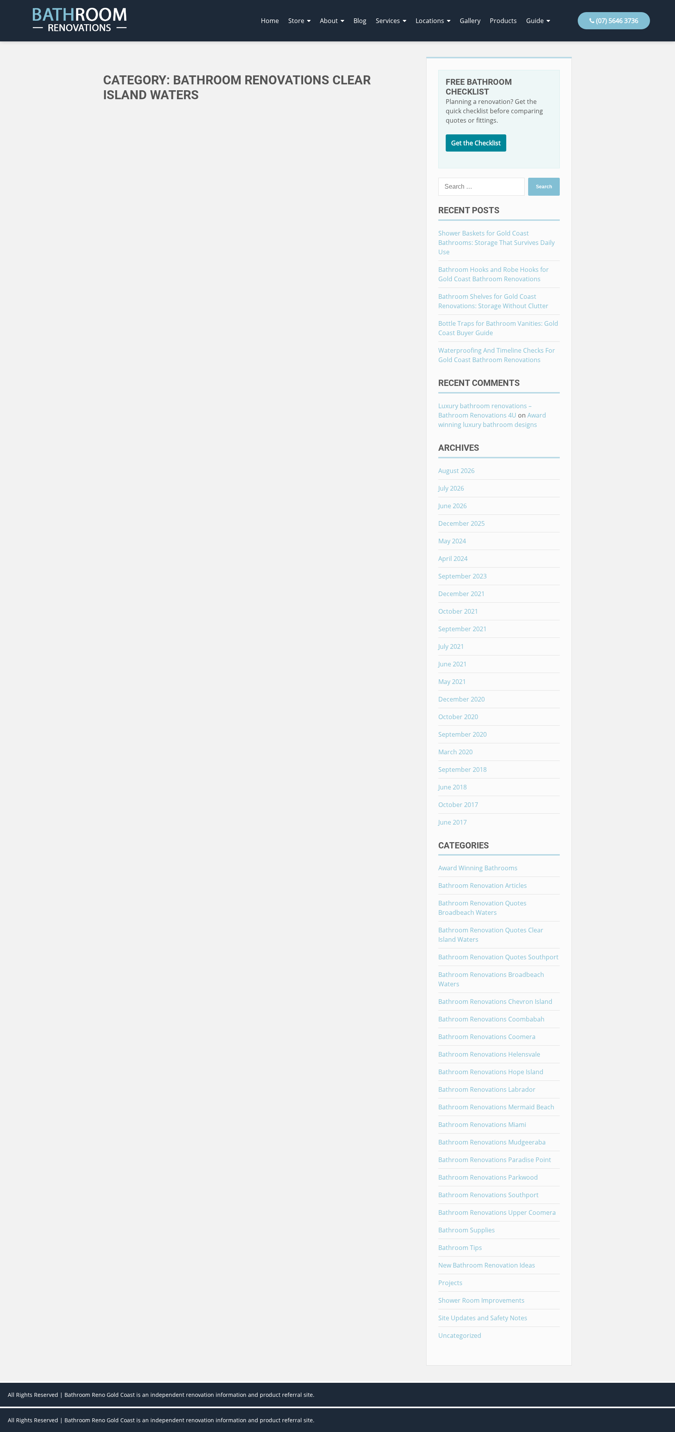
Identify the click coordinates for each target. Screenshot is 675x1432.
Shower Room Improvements (481, 1300)
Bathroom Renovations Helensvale (489, 1054)
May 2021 (452, 681)
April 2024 (453, 558)
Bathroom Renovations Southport (488, 1195)
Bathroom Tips (460, 1247)
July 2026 (451, 488)
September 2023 (462, 576)
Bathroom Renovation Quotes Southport (498, 957)
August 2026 (456, 470)
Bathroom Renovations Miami (482, 1124)
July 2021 (451, 646)
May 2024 (452, 541)
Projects (450, 1282)
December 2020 (461, 699)
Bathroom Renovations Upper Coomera (497, 1212)
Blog (360, 20)
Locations (430, 20)
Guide (535, 20)
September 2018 (462, 769)
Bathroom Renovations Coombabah (491, 1019)
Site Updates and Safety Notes (482, 1318)
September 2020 (462, 734)
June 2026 (452, 506)
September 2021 (462, 629)
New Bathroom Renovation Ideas (486, 1265)
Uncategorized (459, 1335)
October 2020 (458, 716)
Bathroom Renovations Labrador (487, 1089)
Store (296, 20)
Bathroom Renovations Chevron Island (495, 1001)
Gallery (470, 20)
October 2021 (458, 611)
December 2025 (461, 523)
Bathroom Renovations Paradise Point (494, 1159)
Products (503, 20)
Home (270, 20)
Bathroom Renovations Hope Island (490, 1072)
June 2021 (452, 664)
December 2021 (461, 593)
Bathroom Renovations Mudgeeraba (492, 1142)
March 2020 (455, 752)
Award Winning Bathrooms (478, 868)
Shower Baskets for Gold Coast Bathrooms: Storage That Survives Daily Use (496, 242)
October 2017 (458, 804)
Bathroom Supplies (466, 1230)
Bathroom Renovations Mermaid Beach (496, 1107)
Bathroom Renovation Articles (482, 885)
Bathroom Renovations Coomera (487, 1036)
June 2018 (452, 787)
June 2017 (452, 822)
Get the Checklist (476, 143)
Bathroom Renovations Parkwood (488, 1177)
